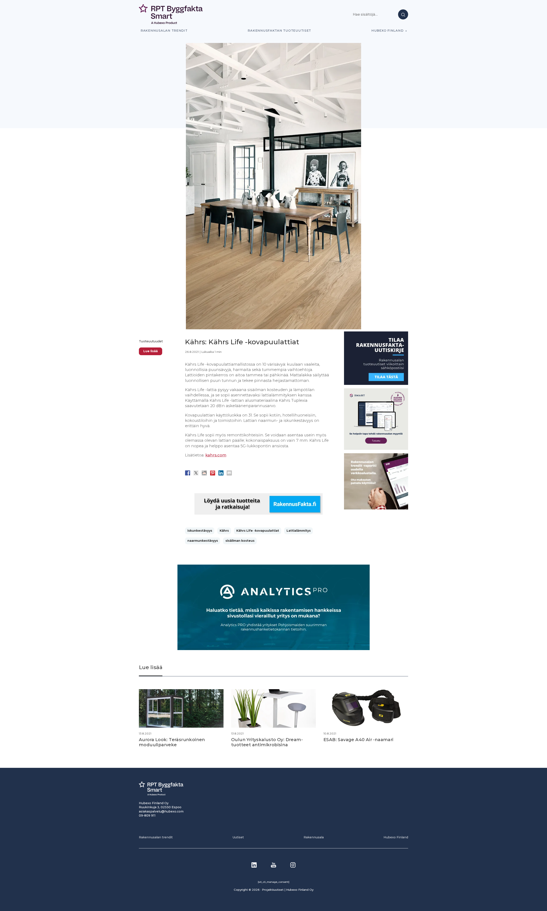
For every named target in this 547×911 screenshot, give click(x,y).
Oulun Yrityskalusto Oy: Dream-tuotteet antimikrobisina (267, 742)
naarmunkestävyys (202, 541)
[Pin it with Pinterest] (212, 472)
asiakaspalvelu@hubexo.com (161, 811)
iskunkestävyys (199, 531)
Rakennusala (314, 837)
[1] (376, 384)
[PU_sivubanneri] (376, 508)
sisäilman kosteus (239, 541)
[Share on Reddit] (204, 472)
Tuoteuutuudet (151, 341)
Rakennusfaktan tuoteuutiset (279, 30)
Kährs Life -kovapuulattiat (257, 531)
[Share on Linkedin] (221, 472)
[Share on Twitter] (196, 472)
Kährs (224, 531)
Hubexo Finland (387, 30)
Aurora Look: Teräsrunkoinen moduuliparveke (172, 742)
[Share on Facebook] (187, 472)
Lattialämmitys (299, 531)
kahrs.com (215, 455)
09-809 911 (147, 815)
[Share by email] (229, 472)
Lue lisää (150, 351)
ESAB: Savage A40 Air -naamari (358, 739)
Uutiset (238, 837)
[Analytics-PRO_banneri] (273, 649)
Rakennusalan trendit (164, 30)
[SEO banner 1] (376, 449)
